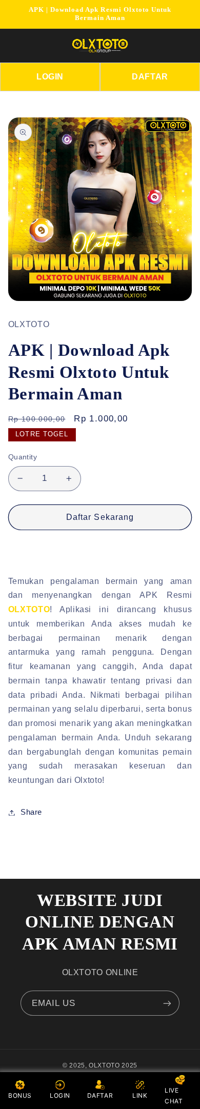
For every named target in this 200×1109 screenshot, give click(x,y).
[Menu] (21, 45)
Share (31, 812)
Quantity (22, 457)
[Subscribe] (167, 1003)
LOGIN (50, 76)
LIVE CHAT (174, 1095)
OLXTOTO (29, 609)
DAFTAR (150, 76)
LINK (140, 1095)
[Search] (167, 45)
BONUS (20, 1095)
